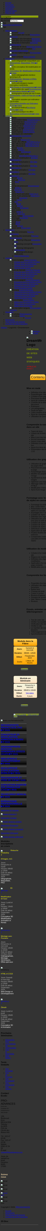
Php (16, 202)
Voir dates (30, 693)
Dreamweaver (33, 186)
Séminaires (9, 230)
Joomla (20, 206)
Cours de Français (32, 270)
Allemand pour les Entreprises (26, 294)
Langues (8, 258)
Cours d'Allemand (26, 290)
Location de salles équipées (16, 324)
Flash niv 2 (33, 194)
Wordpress (24, 208)
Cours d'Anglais (30, 260)
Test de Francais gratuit (23, 278)
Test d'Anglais (9, 1070)
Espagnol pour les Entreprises (26, 284)
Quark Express (29, 132)
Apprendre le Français (10, 810)
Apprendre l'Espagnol (9, 825)
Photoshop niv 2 (30, 122)
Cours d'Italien (28, 300)
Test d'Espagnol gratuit (23, 288)
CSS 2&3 (18, 190)
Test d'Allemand (9, 1084)
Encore (20, 148)
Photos (22, 314)
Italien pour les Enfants (23, 306)
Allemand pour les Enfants (24, 296)
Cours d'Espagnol (32, 280)
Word (18, 224)
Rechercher (5, 21)
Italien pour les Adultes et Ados (26, 302)
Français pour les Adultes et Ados (27, 272)
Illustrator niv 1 (30, 124)
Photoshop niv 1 (33, 120)
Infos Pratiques (11, 31)
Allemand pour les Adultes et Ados (27, 292)
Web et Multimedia (21, 256)
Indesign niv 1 (29, 128)
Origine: (4, 328)
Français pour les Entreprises (26, 274)
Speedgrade (26, 152)
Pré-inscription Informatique (23, 50)
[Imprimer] (35, 331)
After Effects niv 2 (32, 144)
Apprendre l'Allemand (9, 833)
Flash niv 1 (19, 192)
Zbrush (20, 178)
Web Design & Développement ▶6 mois (25, 87)
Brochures (9, 5)
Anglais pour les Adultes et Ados (27, 262)
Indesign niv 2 (28, 130)
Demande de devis (33, 47)
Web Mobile (8, 1057)
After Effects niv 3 (32, 146)
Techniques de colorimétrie (20, 136)
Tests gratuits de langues (15, 322)
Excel (18, 222)
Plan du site (10, 13)
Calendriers (10, 7)
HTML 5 (18, 188)
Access (20, 226)
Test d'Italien (8, 1088)
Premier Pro (25, 140)
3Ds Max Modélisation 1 (28, 156)
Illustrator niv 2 (29, 126)
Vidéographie (19, 250)
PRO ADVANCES (23, 1207)
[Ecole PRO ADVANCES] (11, 25)
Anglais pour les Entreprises (25, 264)
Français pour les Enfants (24, 276)
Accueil (8, 3)
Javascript (23, 198)
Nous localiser (11, 11)
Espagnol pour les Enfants (24, 286)
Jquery (19, 200)
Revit (17, 182)
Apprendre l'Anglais (9, 818)
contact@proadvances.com (11, 1152)
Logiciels (9, 116)
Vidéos (22, 316)
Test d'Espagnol (9, 1080)
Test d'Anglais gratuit (22, 268)
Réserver (24, 669)
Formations (9, 59)
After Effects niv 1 (33, 142)
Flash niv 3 (35, 196)
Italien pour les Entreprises (24, 304)
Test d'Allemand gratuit (23, 298)
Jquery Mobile (28, 216)
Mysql (18, 204)
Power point (25, 228)
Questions (9, 9)
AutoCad (21, 180)
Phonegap (24, 218)
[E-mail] (34, 333)
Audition (21, 150)
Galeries (28, 314)
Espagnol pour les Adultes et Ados (27, 282)
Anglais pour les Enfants (24, 266)
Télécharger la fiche (26, 716)
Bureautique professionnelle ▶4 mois (24, 114)
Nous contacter (29, 57)
